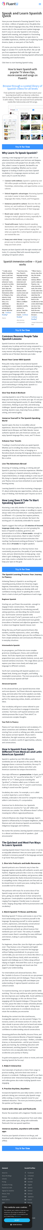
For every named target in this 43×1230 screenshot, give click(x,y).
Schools (4, 1179)
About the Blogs (7, 1176)
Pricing (4, 1182)
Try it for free (22, 146)
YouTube (30, 1182)
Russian (30, 1203)
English (30, 1185)
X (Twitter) (31, 1176)
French (30, 1200)
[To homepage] (10, 4)
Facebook (31, 1173)
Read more (18, 1216)
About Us (4, 1173)
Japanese (31, 1197)
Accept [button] (17, 1220)
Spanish (30, 1188)
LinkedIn (30, 1179)
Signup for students (8, 1191)
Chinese (30, 1191)
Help (3, 1203)
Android (4, 1197)
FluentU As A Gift (7, 1188)
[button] (17, 1224)
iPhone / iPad (6, 1194)
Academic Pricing (7, 1185)
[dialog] (17, 1216)
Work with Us (6, 1200)
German (30, 1194)
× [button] (29, 1206)
